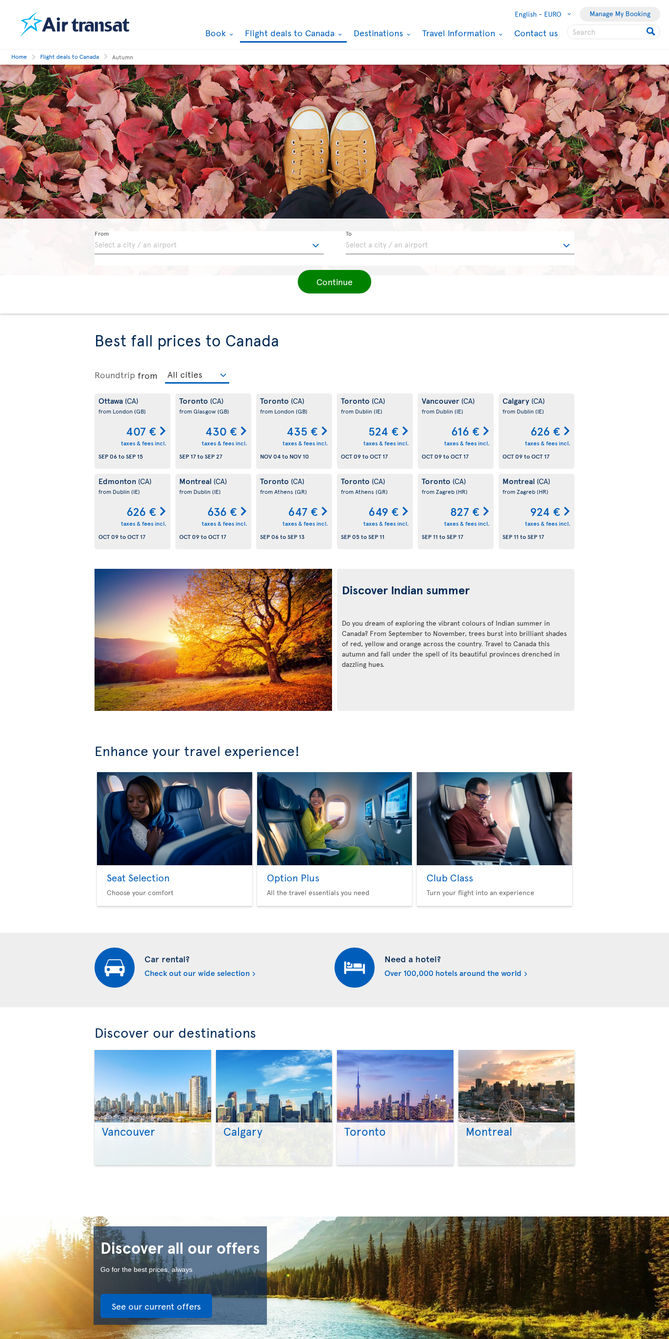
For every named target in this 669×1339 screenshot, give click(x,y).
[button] (334, 281)
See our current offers (156, 1306)
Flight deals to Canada (288, 33)
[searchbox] (613, 31)
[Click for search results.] (651, 31)
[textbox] (209, 243)
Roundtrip (115, 374)
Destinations (377, 32)
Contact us (536, 32)
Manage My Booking (620, 13)
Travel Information (457, 32)
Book (214, 32)
